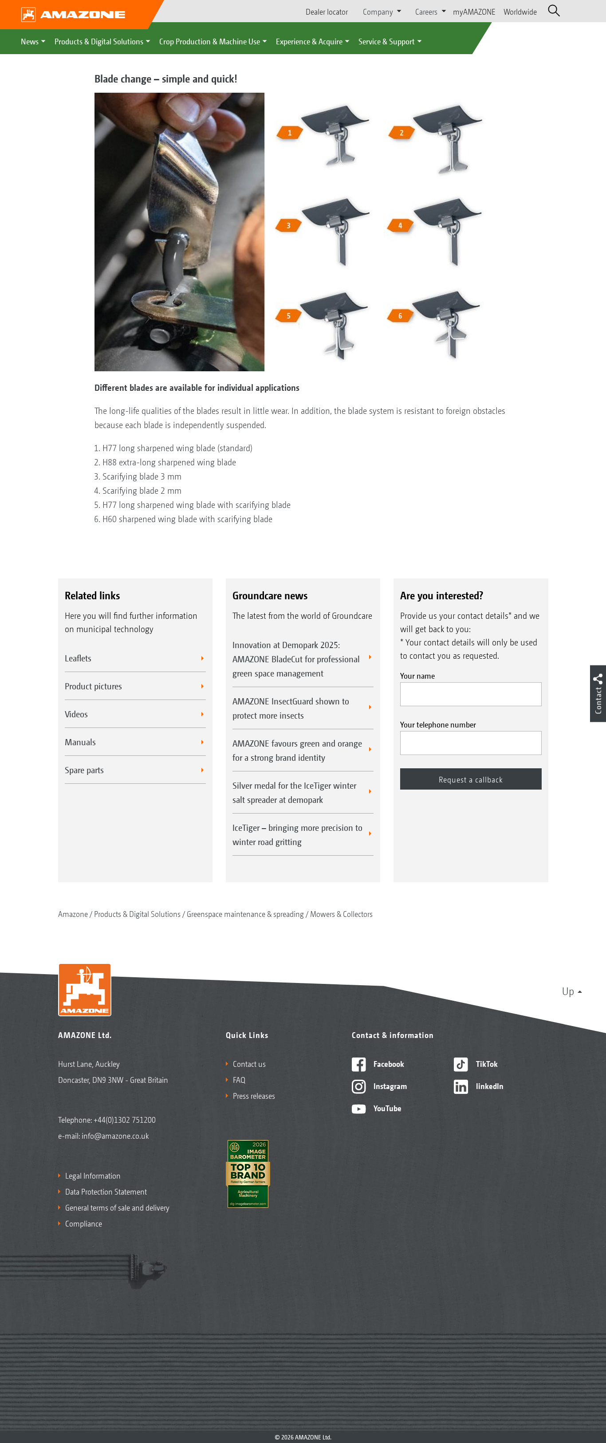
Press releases (254, 1095)
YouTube (386, 1108)
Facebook (388, 1063)
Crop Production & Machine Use (209, 41)
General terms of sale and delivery (117, 1207)
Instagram (389, 1085)
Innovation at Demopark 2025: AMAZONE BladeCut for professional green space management (296, 658)
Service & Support (386, 41)
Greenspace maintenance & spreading (245, 913)
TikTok (486, 1063)
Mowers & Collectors (341, 913)
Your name (417, 675)
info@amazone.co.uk (115, 1135)
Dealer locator (327, 11)
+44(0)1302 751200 (125, 1119)
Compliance (83, 1223)
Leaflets (78, 657)
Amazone (73, 913)
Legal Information (93, 1175)
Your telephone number (438, 724)
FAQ (239, 1079)
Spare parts (84, 769)
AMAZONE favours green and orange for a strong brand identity (297, 750)
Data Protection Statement (106, 1191)
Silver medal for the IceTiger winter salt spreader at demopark (294, 792)
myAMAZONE (474, 11)
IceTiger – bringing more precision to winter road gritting (297, 834)
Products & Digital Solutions (99, 41)
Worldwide (520, 11)
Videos (76, 713)
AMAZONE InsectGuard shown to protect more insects (290, 708)
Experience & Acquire (309, 41)
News (30, 41)
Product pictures (93, 685)
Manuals (80, 741)
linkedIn (489, 1085)
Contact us (249, 1063)
